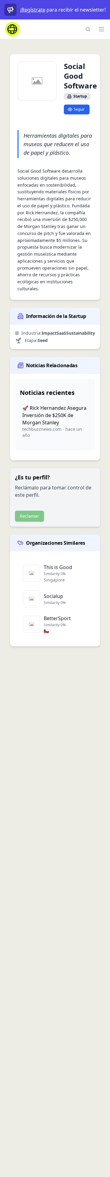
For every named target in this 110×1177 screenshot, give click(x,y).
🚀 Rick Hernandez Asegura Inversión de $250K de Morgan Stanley (54, 415)
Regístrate (33, 9)
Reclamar (29, 516)
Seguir (79, 109)
